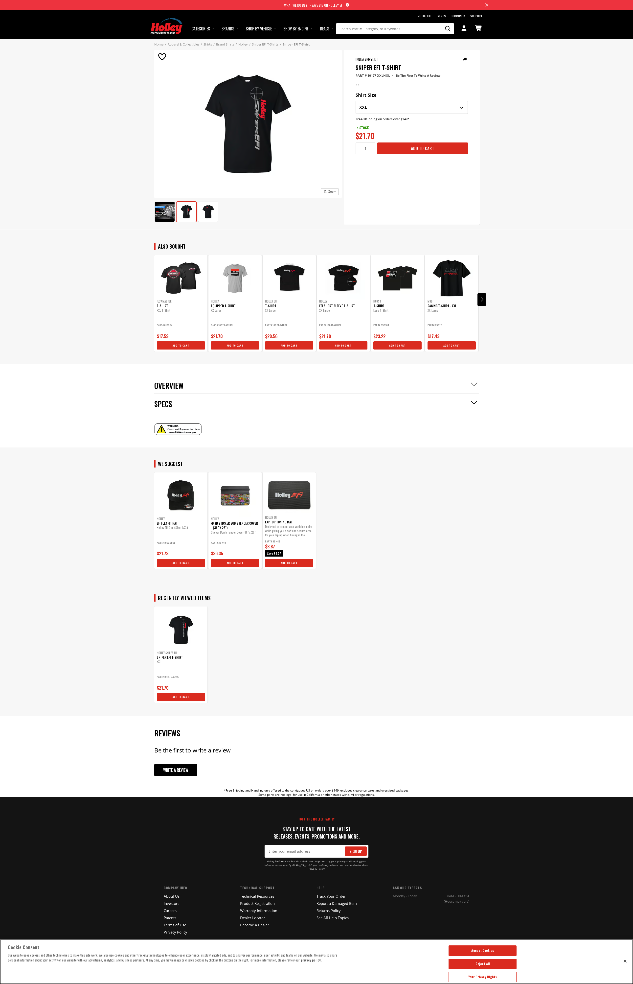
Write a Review (175, 770)
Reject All (482, 963)
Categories (201, 29)
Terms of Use (175, 924)
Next (481, 299)
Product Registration (257, 903)
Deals (324, 29)
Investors (171, 903)
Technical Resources (257, 896)
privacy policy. (311, 960)
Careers (170, 910)
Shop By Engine (295, 29)
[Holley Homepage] (167, 21)
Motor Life (425, 16)
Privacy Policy (317, 868)
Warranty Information (258, 910)
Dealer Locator (252, 917)
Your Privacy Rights (482, 976)
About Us (172, 896)
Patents (170, 917)
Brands (228, 29)
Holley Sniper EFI (367, 59)
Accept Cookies (482, 950)
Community (458, 16)
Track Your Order (331, 896)
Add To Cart (422, 148)
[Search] (448, 28)
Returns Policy (328, 910)
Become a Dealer (254, 924)
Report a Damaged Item (336, 903)
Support (476, 16)
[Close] (625, 961)
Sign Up (356, 851)
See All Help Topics (332, 917)
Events (441, 16)
